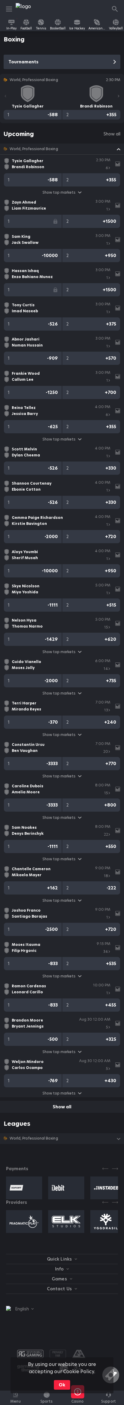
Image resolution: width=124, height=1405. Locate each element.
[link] (29, 9)
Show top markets (59, 192)
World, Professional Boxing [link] (34, 149)
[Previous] (5, 96)
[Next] (119, 96)
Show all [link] (112, 134)
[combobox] (20, 1309)
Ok (62, 1385)
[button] (62, 149)
